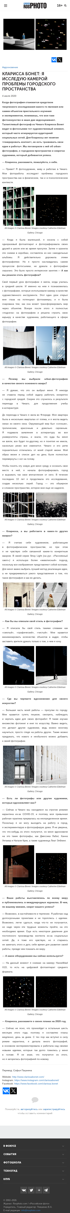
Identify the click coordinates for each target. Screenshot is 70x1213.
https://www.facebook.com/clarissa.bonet (36, 1083)
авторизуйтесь (29, 1109)
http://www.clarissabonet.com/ (28, 1076)
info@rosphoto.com (30, 1210)
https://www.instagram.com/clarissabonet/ (36, 1080)
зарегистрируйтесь (54, 1109)
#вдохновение (10, 67)
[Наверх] (65, 1201)
